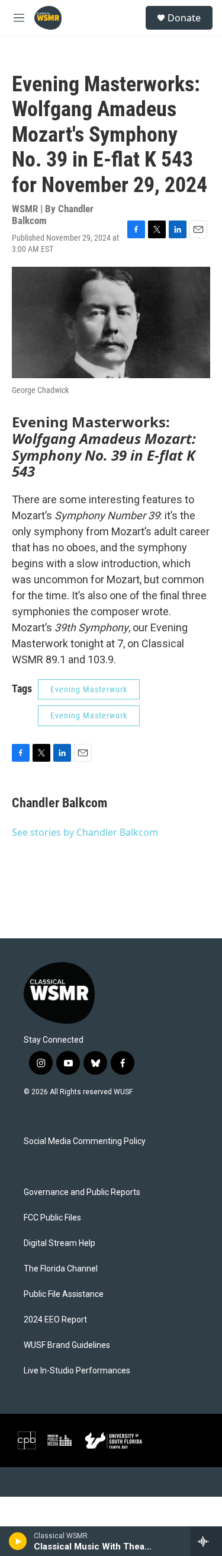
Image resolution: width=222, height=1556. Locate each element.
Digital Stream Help (59, 1243)
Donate (184, 17)
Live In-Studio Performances (77, 1370)
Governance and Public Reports (82, 1192)
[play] (18, 1541)
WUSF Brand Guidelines (67, 1345)
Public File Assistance (64, 1294)
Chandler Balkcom (59, 802)
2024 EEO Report (55, 1319)
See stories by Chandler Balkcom (85, 832)
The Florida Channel (61, 1268)
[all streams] (206, 1541)
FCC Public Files (52, 1217)
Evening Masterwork (88, 689)
